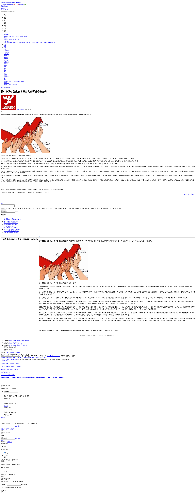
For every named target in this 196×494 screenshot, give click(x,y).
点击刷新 (6, 406)
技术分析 (6, 57)
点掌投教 (16, 342)
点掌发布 (24, 345)
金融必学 (27, 42)
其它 (5, 78)
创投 (5, 73)
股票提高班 (16, 42)
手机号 (2, 435)
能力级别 (6, 52)
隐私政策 (26, 340)
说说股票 (6, 39)
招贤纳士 (19, 345)
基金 (15, 84)
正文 (9, 87)
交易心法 (6, 54)
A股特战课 (9, 42)
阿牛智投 (6, 83)
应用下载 (11, 342)
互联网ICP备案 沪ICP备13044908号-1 (10, 356)
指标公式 (6, 63)
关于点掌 (11, 340)
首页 (5, 42)
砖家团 (5, 38)
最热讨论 (16, 81)
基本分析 (6, 58)
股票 (10, 84)
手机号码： (4, 484)
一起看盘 (6, 84)
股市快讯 (19, 36)
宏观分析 (6, 62)
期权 (5, 71)
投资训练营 (22, 42)
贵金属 (5, 75)
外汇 (5, 70)
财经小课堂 (46, 42)
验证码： (3, 490)
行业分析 (6, 60)
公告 (20, 344)
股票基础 (6, 50)
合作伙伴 (21, 340)
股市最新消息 (10, 352)
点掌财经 (6, 34)
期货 (5, 68)
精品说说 (11, 39)
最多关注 (11, 81)
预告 (13, 36)
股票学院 (17, 352)
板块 (13, 84)
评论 (2, 203)
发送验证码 (18, 438)
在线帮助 (24, 36)
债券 (5, 67)
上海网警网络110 (5, 360)
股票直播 (6, 36)
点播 (15, 36)
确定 (16, 426)
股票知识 (20, 109)
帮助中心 (11, 344)
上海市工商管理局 (5, 372)
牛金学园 (6, 41)
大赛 (5, 79)
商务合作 (16, 344)
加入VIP (3, 4)
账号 (2, 430)
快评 (5, 47)
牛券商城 (52, 42)
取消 (19, 426)
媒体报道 (16, 340)
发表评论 (3, 210)
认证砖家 (16, 39)
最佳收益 (6, 81)
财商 (5, 49)
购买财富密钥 (9, 4)
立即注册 (9, 442)
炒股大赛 (21, 81)
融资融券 (6, 76)
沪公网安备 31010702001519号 (9, 359)
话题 (5, 44)
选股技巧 (6, 55)
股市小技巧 (40, 42)
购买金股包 (16, 4)
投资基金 (6, 65)
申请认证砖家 (12, 345)
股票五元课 (34, 42)
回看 (10, 36)
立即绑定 (3, 417)
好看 (5, 46)
